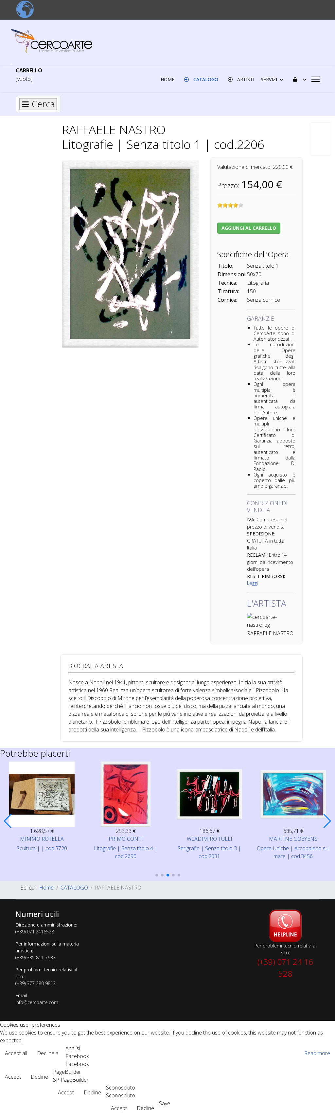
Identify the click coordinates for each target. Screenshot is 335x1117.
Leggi (252, 583)
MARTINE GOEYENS (293, 838)
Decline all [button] (49, 1053)
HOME (167, 79)
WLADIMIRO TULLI (209, 838)
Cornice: (227, 299)
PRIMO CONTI (126, 838)
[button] (7, 821)
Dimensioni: (232, 274)
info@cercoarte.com (36, 1002)
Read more (317, 1053)
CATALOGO (205, 79)
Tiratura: (228, 291)
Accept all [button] (16, 1053)
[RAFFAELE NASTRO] (130, 253)
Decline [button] (39, 1076)
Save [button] (164, 1103)
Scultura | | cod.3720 (42, 848)
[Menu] (315, 79)
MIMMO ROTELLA (42, 838)
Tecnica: (227, 282)
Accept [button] (13, 1076)
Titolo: (225, 265)
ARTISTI (245, 79)
